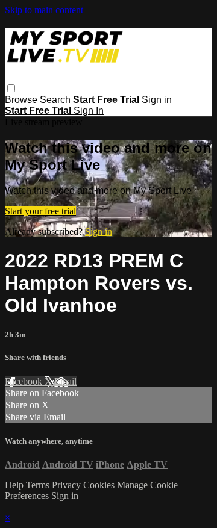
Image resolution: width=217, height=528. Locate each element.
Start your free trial (40, 211)
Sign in (157, 100)
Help (15, 485)
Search (56, 100)
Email (65, 381)
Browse (22, 100)
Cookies (100, 485)
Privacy (67, 485)
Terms (39, 485)
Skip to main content (44, 10)
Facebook (25, 381)
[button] (11, 88)
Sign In (89, 110)
